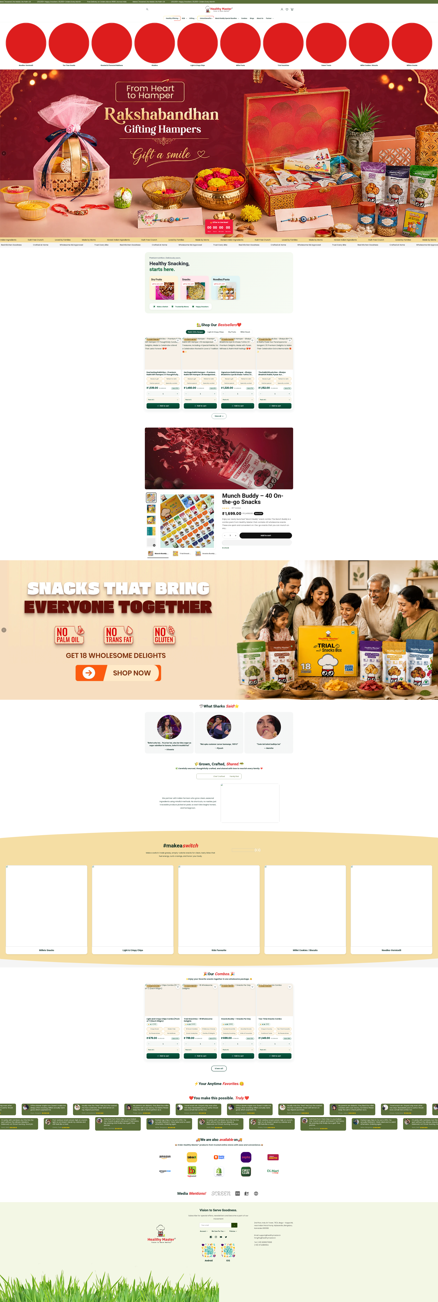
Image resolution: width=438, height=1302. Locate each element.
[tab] (158, 554)
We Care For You (218, 1231)
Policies (232, 1231)
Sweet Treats (326, 65)
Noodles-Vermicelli (26, 65)
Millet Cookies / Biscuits (369, 65)
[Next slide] (434, 153)
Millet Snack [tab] (245, 332)
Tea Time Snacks (69, 65)
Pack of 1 (151, 399)
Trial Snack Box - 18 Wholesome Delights (198, 1020)
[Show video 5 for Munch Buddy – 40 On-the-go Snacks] (151, 542)
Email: (256, 1235)
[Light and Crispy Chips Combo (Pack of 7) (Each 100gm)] (163, 1000)
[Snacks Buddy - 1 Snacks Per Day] (238, 1000)
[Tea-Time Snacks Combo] (275, 1000)
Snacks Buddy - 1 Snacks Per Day (236, 1019)
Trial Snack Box (283, 65)
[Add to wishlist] (178, 340)
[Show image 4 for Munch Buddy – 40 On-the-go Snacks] (151, 531)
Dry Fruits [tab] (232, 332)
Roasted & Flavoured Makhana (112, 65)
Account (203, 1231)
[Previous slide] (3, 153)
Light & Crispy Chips (197, 65)
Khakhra (155, 65)
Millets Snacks (412, 65)
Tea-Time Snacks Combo (270, 1019)
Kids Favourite (219, 950)
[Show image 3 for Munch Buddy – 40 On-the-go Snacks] (151, 520)
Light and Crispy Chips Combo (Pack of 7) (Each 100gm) (163, 1020)
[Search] (147, 9)
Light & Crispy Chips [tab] (216, 332)
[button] (257, 542)
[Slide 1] (219, 630)
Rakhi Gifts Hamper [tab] (195, 332)
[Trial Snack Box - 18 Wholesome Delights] (200, 1000)
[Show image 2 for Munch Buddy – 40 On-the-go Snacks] (151, 509)
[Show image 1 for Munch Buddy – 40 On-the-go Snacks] (151, 498)
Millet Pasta (240, 65)
